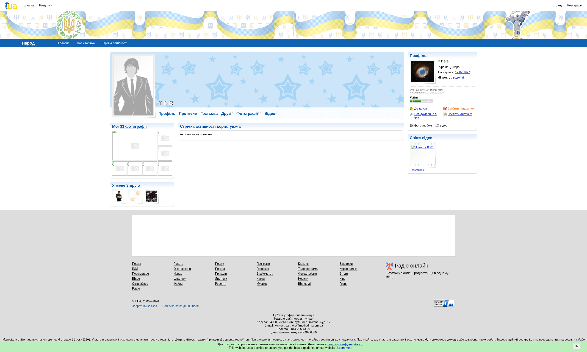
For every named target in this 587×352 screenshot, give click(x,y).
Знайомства (265, 273)
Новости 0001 (418, 170)
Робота (178, 263)
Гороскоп (263, 268)
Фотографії (247, 113)
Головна (28, 5)
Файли (178, 283)
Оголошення (182, 268)
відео (443, 125)
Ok (577, 346)
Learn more (344, 347)
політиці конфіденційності (345, 344)
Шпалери (180, 278)
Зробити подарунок (461, 108)
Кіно (342, 278)
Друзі (226, 113)
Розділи (44, 5)
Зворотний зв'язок (144, 306)
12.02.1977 (462, 72)
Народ (178, 273)
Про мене (188, 113)
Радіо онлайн (411, 265)
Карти (261, 278)
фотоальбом (423, 125)
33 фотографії (133, 126)
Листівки (221, 278)
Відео (269, 113)
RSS (135, 268)
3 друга (133, 185)
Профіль (418, 56)
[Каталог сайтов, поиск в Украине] (444, 301)
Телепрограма (308, 268)
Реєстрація (574, 5)
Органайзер (140, 283)
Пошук (219, 263)
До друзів (421, 108)
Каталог (303, 263)
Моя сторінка (86, 43)
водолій (458, 77)
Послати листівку (460, 114)
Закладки (346, 263)
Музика (262, 283)
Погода (220, 268)
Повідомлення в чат (425, 115)
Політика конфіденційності (180, 306)
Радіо (136, 288)
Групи (343, 283)
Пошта (136, 263)
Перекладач (140, 273)
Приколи (221, 273)
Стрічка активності (114, 43)
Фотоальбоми (307, 273)
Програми (263, 263)
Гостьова (209, 113)
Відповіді (304, 283)
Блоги (344, 273)
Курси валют (348, 268)
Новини (303, 278)
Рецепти (220, 283)
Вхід (559, 5)
